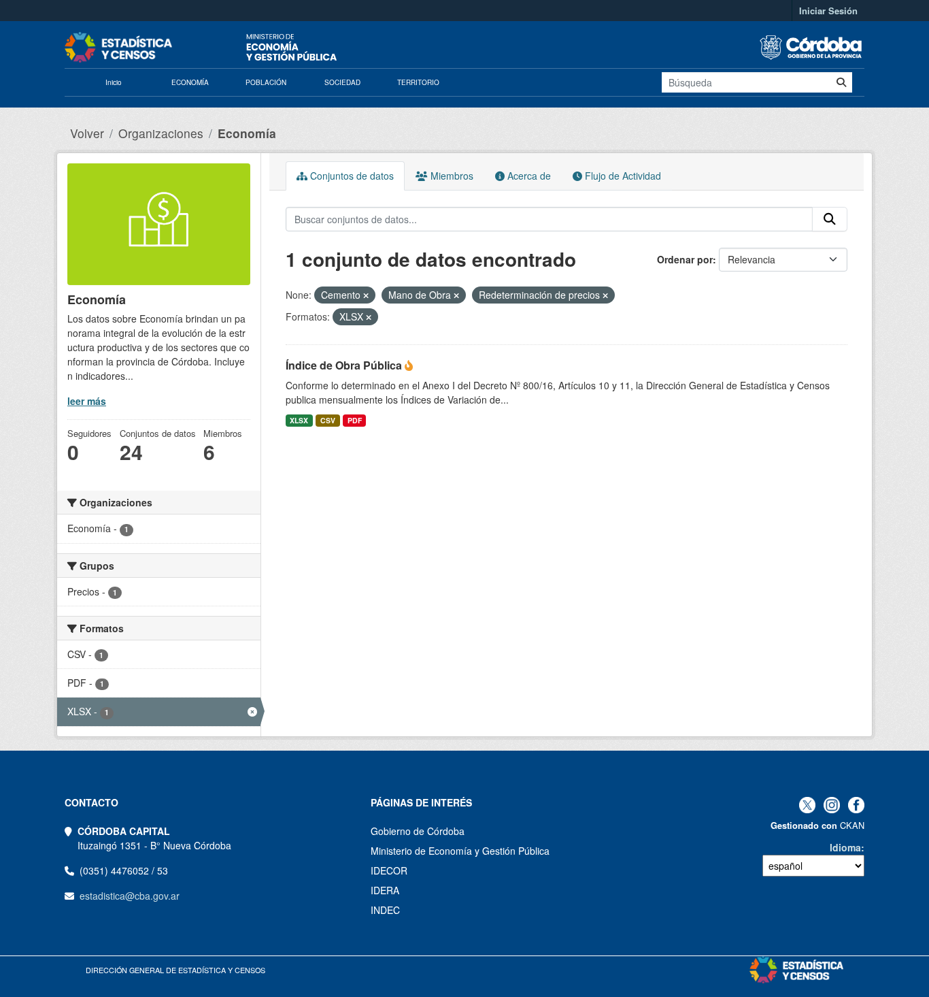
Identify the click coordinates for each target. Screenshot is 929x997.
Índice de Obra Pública (345, 365)
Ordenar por (685, 259)
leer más (86, 401)
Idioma (845, 847)
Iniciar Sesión (828, 10)
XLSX (299, 420)
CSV (327, 420)
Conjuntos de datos (350, 175)
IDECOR (389, 870)
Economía (247, 133)
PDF (355, 420)
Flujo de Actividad (621, 175)
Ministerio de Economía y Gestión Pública (460, 850)
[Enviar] (841, 82)
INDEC (385, 910)
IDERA (385, 890)
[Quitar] (366, 295)
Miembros (450, 175)
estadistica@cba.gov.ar (130, 895)
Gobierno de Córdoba (417, 831)
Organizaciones (160, 133)
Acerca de (528, 175)
